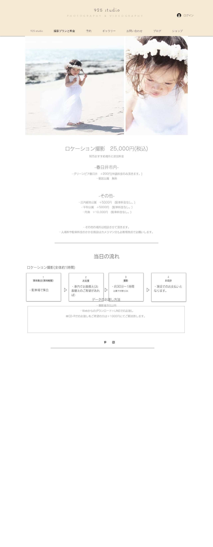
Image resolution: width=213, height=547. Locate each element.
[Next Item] (182, 85)
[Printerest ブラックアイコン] (105, 342)
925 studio (107, 9)
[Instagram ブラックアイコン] (113, 342)
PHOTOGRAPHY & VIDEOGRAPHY (105, 16)
